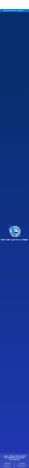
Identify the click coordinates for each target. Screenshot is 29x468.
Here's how (16, 459)
